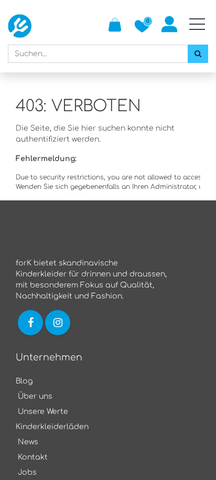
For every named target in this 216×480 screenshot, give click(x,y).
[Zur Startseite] (19, 26)
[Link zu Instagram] (58, 322)
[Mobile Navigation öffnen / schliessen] (197, 24)
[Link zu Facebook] (30, 322)
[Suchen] (198, 54)
